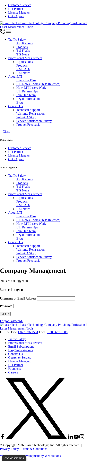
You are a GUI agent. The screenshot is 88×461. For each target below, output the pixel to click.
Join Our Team (26, 95)
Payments (14, 368)
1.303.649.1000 (57, 332)
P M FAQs (23, 69)
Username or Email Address (18, 298)
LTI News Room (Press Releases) (38, 84)
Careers (13, 372)
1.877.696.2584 (28, 332)
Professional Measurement (25, 58)
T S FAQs (23, 50)
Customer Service (19, 5)
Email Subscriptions (21, 346)
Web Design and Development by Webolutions (30, 456)
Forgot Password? (11, 321)
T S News (22, 54)
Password (6, 306)
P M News (23, 73)
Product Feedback (28, 124)
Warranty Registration (30, 113)
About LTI (15, 76)
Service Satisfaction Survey (34, 121)
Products (22, 47)
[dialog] (14, 458)
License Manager (19, 12)
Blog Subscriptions (20, 350)
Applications (24, 43)
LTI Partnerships (27, 91)
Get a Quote (16, 16)
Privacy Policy (9, 449)
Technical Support (28, 110)
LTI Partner (15, 8)
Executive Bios (26, 80)
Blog (19, 102)
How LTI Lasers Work (31, 87)
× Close (5, 131)
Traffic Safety (17, 39)
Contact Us (15, 106)
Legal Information (28, 98)
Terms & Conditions (34, 449)
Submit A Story (26, 117)
